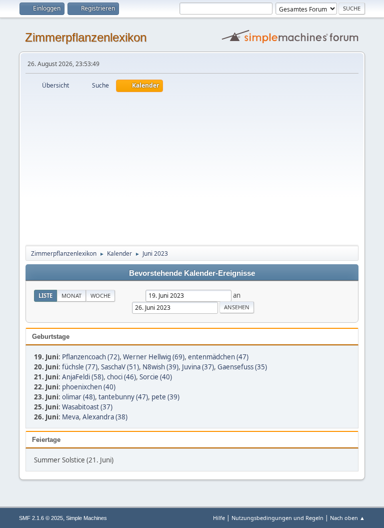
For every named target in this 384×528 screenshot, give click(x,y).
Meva (70, 416)
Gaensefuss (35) (242, 366)
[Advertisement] (192, 167)
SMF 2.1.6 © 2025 (41, 518)
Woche (100, 295)
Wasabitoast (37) (87, 406)
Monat (72, 295)
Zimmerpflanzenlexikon (85, 37)
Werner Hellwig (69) (153, 356)
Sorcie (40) (156, 376)
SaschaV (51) (120, 366)
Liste (45, 295)
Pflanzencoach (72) (91, 356)
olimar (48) (78, 396)
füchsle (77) (80, 366)
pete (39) (166, 396)
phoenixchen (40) (89, 386)
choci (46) (121, 376)
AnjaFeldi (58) (83, 376)
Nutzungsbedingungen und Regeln (278, 517)
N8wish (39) (160, 366)
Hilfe (219, 517)
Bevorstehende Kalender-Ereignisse (192, 273)
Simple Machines (86, 518)
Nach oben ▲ (347, 517)
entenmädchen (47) (218, 356)
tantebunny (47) (123, 396)
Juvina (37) (198, 366)
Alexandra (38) (105, 416)
